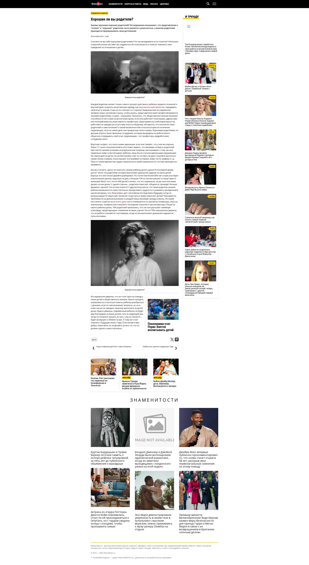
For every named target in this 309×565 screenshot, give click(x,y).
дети (124, 201)
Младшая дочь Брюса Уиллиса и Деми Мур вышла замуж (200, 188)
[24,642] (200, 149)
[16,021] (200, 280)
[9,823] (200, 184)
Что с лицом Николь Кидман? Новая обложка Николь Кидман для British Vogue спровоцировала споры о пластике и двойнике (200, 121)
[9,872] (200, 246)
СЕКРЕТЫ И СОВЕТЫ (132, 4)
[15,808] (200, 214)
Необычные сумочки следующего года (160, 347)
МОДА (145, 4)
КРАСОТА (154, 4)
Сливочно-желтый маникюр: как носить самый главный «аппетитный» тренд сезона (200, 219)
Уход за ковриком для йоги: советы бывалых (111, 347)
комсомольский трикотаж (152, 107)
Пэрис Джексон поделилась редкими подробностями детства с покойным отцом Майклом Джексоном (200, 252)
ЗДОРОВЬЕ (164, 4)
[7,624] (200, 115)
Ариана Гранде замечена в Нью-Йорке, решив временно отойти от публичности (134, 385)
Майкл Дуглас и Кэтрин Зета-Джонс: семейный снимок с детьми (198, 88)
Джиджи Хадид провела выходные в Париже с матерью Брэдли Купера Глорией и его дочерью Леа (199, 156)
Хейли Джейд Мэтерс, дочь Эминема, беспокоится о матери (164, 383)
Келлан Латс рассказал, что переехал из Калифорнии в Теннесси (103, 382)
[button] (209, 4)
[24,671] (200, 83)
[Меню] (214, 3)
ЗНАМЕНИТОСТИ (116, 4)
